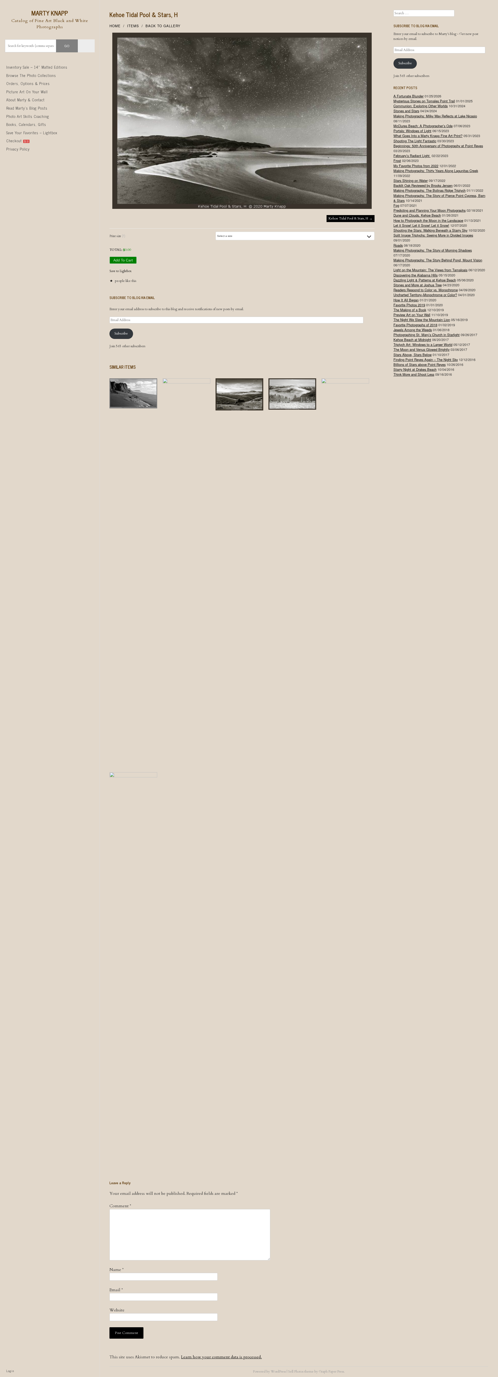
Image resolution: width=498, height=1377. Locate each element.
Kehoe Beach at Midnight (412, 339)
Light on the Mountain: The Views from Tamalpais (430, 269)
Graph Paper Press (331, 1371)
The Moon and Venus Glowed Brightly (421, 349)
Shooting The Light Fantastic (414, 140)
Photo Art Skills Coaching (27, 116)
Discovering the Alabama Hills (415, 275)
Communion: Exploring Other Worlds (420, 105)
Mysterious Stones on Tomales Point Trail (424, 100)
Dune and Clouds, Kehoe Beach (417, 215)
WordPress (278, 1371)
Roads (398, 245)
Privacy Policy (18, 149)
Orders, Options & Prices (28, 83)
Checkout (17, 141)
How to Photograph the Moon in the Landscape (428, 220)
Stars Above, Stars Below (412, 354)
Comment (120, 1206)
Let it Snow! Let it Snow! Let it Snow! (421, 225)
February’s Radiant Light (412, 155)
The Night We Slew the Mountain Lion (421, 319)
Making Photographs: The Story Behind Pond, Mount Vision (437, 260)
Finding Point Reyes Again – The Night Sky (425, 359)
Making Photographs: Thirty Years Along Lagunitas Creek (435, 170)
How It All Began (406, 299)
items (133, 25)
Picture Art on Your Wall (27, 92)
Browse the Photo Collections (31, 75)
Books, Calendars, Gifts (26, 124)
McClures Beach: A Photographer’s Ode (423, 125)
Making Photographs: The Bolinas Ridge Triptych (429, 190)
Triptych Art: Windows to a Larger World (422, 344)
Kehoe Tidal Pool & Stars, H (143, 14)
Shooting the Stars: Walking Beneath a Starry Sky (430, 230)
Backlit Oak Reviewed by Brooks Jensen (423, 185)
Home (115, 25)
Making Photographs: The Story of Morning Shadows (432, 250)
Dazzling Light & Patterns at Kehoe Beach (424, 280)
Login (10, 1370)
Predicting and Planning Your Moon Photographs (429, 210)
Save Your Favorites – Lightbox (31, 133)
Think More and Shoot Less (413, 374)
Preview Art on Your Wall (411, 314)
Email (116, 1290)
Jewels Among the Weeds (412, 329)
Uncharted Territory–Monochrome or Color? (425, 294)
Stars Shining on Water (410, 180)
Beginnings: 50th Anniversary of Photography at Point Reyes (438, 145)
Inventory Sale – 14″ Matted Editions (36, 67)
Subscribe (121, 333)
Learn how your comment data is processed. (221, 1357)
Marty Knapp (49, 13)
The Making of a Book (409, 309)
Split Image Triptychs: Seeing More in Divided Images (433, 235)
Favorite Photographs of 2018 (415, 324)
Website (117, 1310)
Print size (117, 236)
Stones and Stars (406, 110)
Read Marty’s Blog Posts (26, 108)
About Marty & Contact (25, 100)
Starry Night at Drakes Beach (415, 369)
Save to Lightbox (120, 271)
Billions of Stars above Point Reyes (419, 364)
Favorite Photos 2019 (409, 304)
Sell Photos (295, 1371)
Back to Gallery (163, 25)
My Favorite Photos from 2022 (415, 165)
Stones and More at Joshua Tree (417, 284)
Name (116, 1270)
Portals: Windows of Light (412, 130)
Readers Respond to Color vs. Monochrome (425, 289)
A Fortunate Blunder (408, 96)
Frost (397, 160)
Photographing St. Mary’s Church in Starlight (426, 334)
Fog (396, 205)
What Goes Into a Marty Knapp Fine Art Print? (427, 135)
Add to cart (123, 260)
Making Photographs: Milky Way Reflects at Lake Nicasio (435, 115)
